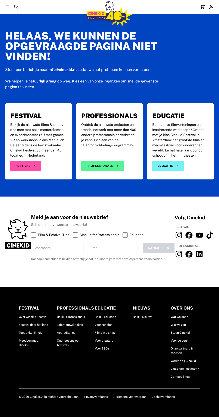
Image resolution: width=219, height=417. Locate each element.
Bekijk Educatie (105, 317)
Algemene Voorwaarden (129, 396)
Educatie (165, 165)
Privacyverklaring (96, 396)
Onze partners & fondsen (182, 351)
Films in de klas (105, 332)
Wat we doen (179, 317)
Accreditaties (66, 332)
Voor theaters (104, 340)
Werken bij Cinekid (183, 361)
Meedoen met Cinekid (28, 343)
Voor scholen (103, 324)
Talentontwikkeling (70, 324)
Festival (22, 165)
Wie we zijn (178, 324)
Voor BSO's (102, 348)
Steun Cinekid (180, 332)
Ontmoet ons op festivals (67, 343)
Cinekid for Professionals (99, 235)
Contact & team (181, 376)
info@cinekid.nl (63, 69)
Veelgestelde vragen (185, 368)
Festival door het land (33, 324)
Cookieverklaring (163, 396)
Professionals (100, 165)
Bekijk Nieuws (142, 317)
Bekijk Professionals (71, 317)
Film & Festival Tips (53, 235)
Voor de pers (179, 340)
